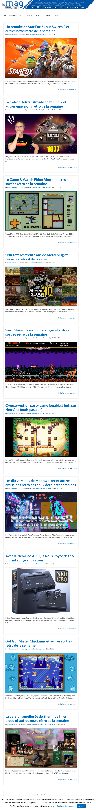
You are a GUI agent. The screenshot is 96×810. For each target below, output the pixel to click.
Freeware (39, 187)
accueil (5, 15)
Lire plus (41, 794)
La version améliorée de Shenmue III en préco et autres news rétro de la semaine (37, 718)
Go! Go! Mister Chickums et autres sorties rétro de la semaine (38, 643)
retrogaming (12, 15)
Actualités (32, 34)
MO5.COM (48, 15)
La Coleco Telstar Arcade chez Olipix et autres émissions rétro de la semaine (35, 104)
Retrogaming (40, 34)
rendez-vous (30, 15)
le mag (56, 15)
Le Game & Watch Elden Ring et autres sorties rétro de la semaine (35, 181)
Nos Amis (39, 110)
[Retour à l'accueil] (48, 6)
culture (21, 15)
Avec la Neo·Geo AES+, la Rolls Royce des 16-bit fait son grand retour (40, 558)
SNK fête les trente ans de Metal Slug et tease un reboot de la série (36, 257)
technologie (39, 15)
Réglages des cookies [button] (65, 806)
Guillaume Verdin (12, 34)
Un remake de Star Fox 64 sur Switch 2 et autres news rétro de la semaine (37, 29)
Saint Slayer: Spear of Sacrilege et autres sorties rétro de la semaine (37, 332)
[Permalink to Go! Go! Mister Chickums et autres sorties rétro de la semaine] (41, 672)
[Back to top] (91, 805)
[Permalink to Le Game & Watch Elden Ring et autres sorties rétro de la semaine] (41, 211)
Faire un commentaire (68, 90)
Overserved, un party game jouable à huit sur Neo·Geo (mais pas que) (40, 407)
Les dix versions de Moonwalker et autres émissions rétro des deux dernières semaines (40, 482)
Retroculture (47, 110)
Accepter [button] (81, 806)
